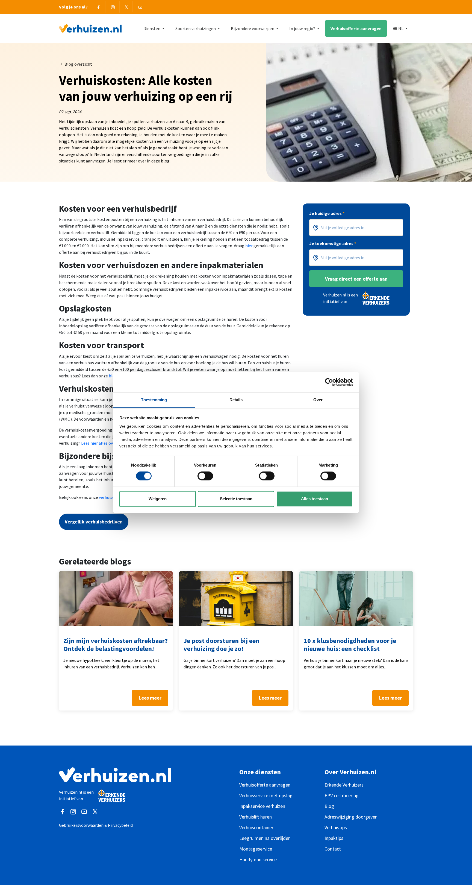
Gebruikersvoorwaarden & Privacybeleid (96, 825)
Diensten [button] (152, 28)
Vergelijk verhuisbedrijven (94, 522)
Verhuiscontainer (256, 827)
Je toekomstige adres (332, 243)
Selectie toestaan (236, 498)
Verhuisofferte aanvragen (356, 28)
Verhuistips (335, 827)
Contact (332, 849)
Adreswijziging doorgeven (350, 817)
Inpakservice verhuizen (262, 806)
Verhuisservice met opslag (266, 795)
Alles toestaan (314, 498)
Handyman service (258, 859)
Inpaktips (333, 838)
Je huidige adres (326, 213)
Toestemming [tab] (154, 399)
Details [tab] (236, 399)
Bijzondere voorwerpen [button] (253, 28)
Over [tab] (318, 399)
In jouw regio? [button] (302, 28)
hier (249, 245)
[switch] (205, 476)
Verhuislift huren (255, 817)
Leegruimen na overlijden (265, 838)
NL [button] (401, 28)
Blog (329, 806)
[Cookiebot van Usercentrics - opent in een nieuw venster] (329, 382)
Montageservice (255, 849)
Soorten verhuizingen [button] (196, 28)
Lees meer (150, 698)
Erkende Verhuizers (344, 785)
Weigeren (158, 498)
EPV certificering (341, 795)
